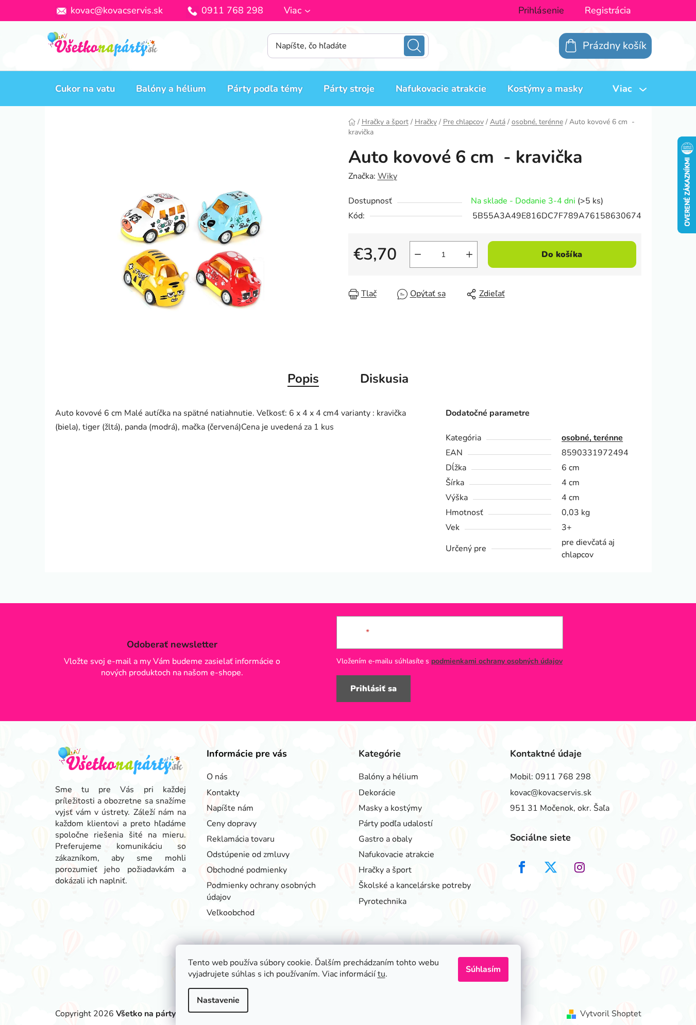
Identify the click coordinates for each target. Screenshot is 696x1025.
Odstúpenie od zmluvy (248, 854)
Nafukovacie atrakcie (396, 854)
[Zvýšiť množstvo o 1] (469, 254)
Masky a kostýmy (390, 808)
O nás (217, 776)
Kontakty (223, 792)
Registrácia (608, 10)
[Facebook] (522, 867)
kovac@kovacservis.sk (117, 10)
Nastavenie (218, 1000)
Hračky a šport (385, 870)
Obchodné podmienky (247, 870)
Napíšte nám (230, 808)
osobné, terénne (592, 437)
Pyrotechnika (382, 901)
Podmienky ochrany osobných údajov (261, 891)
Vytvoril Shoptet (610, 1013)
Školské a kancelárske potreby (415, 885)
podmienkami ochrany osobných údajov (497, 661)
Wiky (387, 176)
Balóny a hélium (388, 776)
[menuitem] (85, 88)
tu (381, 974)
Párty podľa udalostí (396, 823)
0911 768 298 (232, 10)
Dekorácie (377, 792)
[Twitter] (551, 867)
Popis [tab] (303, 378)
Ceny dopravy (232, 823)
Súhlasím (483, 969)
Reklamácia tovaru (241, 839)
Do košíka (561, 254)
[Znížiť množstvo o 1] (418, 254)
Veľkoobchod (230, 912)
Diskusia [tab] (384, 378)
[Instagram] (579, 867)
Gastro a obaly (385, 839)
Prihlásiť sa (373, 688)
